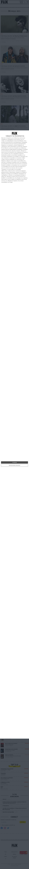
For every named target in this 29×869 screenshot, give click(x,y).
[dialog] (14, 434)
